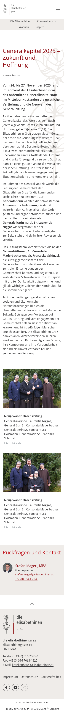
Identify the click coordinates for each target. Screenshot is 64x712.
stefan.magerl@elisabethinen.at (34, 574)
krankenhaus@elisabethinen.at (33, 665)
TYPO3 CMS (36, 708)
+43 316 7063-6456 (26, 578)
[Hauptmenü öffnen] (57, 9)
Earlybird (54, 708)
